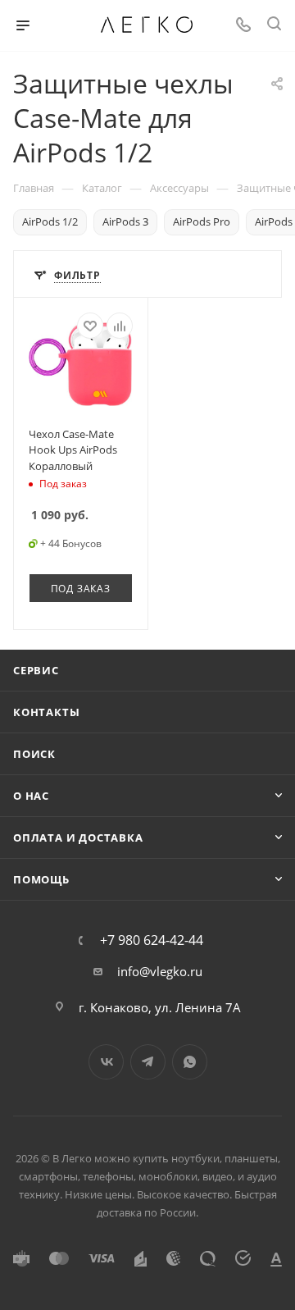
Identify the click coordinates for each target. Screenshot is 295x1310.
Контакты (46, 712)
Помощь (41, 879)
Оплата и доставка (78, 837)
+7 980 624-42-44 (151, 940)
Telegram (148, 1061)
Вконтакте (106, 1061)
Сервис (36, 670)
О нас (31, 795)
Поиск (34, 753)
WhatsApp (189, 1061)
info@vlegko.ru (159, 971)
